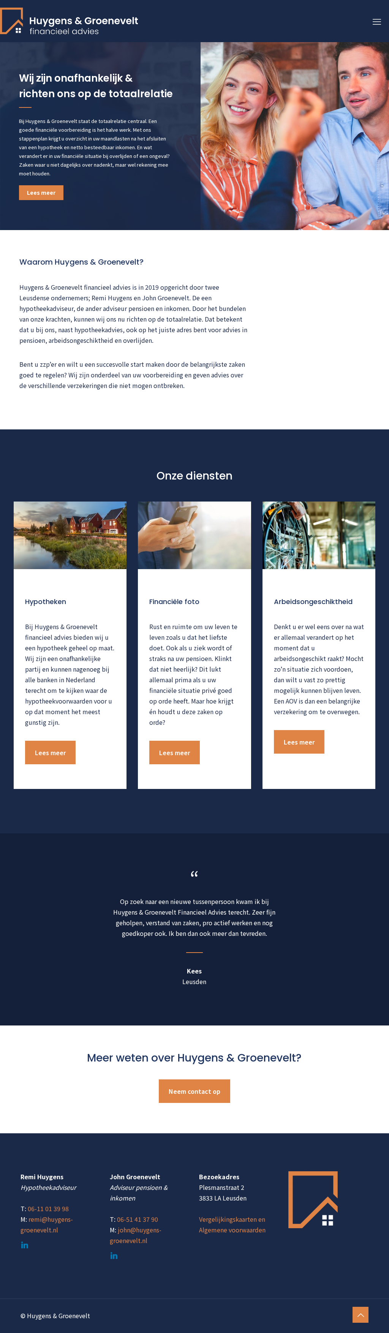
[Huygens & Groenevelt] (69, 21)
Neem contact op (194, 1091)
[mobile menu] (376, 20)
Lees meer (41, 192)
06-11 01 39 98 (48, 1208)
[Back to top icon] (360, 1315)
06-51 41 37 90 (137, 1219)
